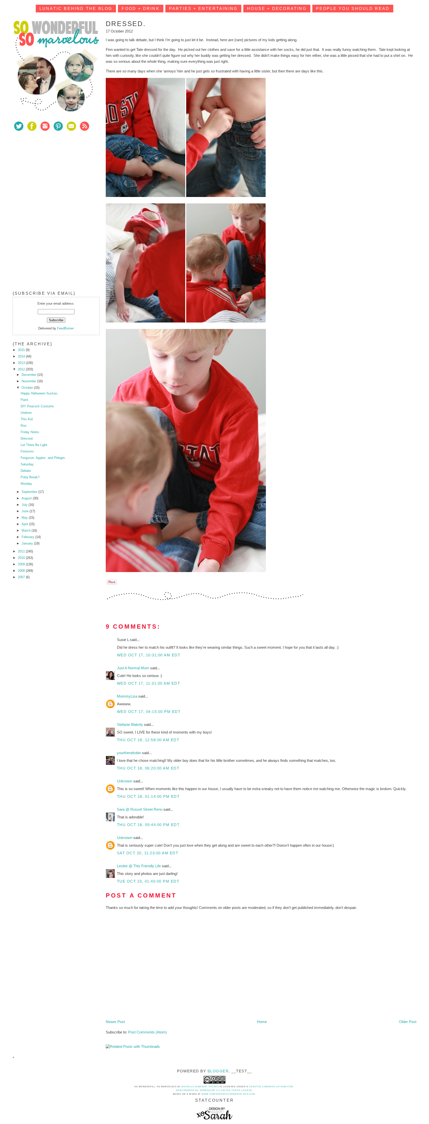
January (28, 543)
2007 (22, 577)
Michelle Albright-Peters (200, 1087)
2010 (22, 558)
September (30, 492)
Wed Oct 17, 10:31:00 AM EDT (148, 655)
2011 (22, 551)
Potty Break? (30, 477)
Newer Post (115, 1022)
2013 (22, 363)
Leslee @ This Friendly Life (139, 866)
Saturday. (27, 464)
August (27, 498)
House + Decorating (277, 8)
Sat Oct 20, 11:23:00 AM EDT (148, 853)
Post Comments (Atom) (147, 1032)
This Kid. (27, 419)
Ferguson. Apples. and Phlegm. (43, 458)
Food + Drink (140, 8)
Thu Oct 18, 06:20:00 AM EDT (148, 768)
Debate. (26, 471)
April (25, 524)
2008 (22, 571)
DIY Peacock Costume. (38, 406)
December (29, 375)
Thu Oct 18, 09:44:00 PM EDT (148, 825)
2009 (22, 564)
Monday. (27, 483)
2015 (22, 350)
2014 (22, 356)
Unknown (125, 781)
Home (262, 1022)
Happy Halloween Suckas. (39, 393)
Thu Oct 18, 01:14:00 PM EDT (148, 796)
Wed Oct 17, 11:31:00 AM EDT (148, 683)
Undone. (27, 413)
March (27, 530)
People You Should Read (353, 8)
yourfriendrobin (129, 753)
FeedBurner (65, 328)
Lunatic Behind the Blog (75, 8)
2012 (22, 369)
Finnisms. (28, 451)
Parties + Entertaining (203, 8)
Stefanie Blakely (130, 724)
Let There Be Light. (34, 445)
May (25, 517)
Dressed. (27, 438)
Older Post (407, 1022)
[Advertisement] (50, 171)
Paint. (25, 400)
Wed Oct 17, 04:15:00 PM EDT (149, 711)
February (28, 537)
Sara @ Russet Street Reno (140, 809)
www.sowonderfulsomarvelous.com (228, 1094)
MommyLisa (127, 696)
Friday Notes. (30, 432)
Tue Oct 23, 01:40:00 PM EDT (148, 881)
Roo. (24, 425)
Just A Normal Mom (133, 668)
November (29, 381)
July (25, 505)
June (26, 511)
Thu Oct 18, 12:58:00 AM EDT (148, 740)
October (28, 387)
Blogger (218, 1071)
